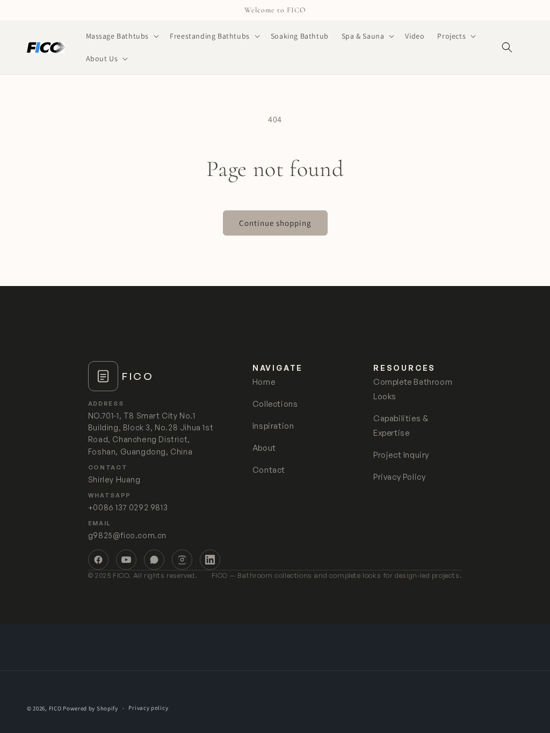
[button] (121, 36)
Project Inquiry (401, 455)
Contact (268, 470)
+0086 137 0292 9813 (128, 507)
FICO (55, 708)
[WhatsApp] (154, 559)
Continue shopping (275, 223)
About (264, 448)
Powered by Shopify (90, 708)
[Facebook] (98, 559)
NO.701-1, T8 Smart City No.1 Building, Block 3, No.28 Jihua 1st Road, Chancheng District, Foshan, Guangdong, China (150, 433)
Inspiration (273, 426)
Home (263, 382)
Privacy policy (148, 708)
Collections (275, 404)
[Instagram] (182, 559)
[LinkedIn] (210, 559)
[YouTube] (126, 559)
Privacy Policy (399, 477)
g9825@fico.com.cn (127, 535)
